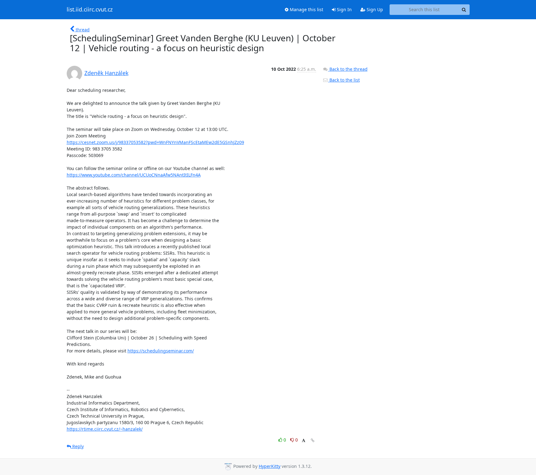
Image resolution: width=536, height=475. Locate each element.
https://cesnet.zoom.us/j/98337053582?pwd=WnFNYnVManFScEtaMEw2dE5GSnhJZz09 (155, 142)
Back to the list (344, 80)
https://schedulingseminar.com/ (160, 351)
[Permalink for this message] (312, 440)
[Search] (464, 9)
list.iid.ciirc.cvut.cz (90, 9)
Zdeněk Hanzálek (106, 73)
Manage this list (305, 9)
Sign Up (374, 9)
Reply (77, 446)
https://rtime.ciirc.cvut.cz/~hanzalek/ (105, 429)
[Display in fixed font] (303, 441)
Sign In (344, 9)
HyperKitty (269, 466)
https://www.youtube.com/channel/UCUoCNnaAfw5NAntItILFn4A (134, 175)
